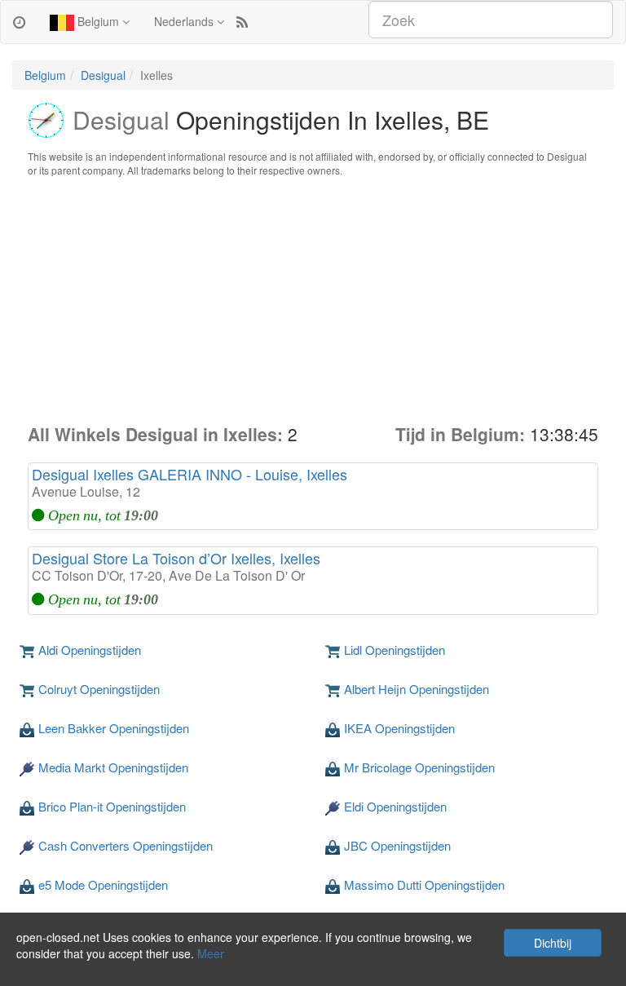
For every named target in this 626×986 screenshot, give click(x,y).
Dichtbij (552, 943)
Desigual (103, 75)
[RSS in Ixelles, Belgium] (242, 21)
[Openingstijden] (19, 21)
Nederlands (185, 21)
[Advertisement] (313, 300)
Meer (210, 953)
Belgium (98, 21)
